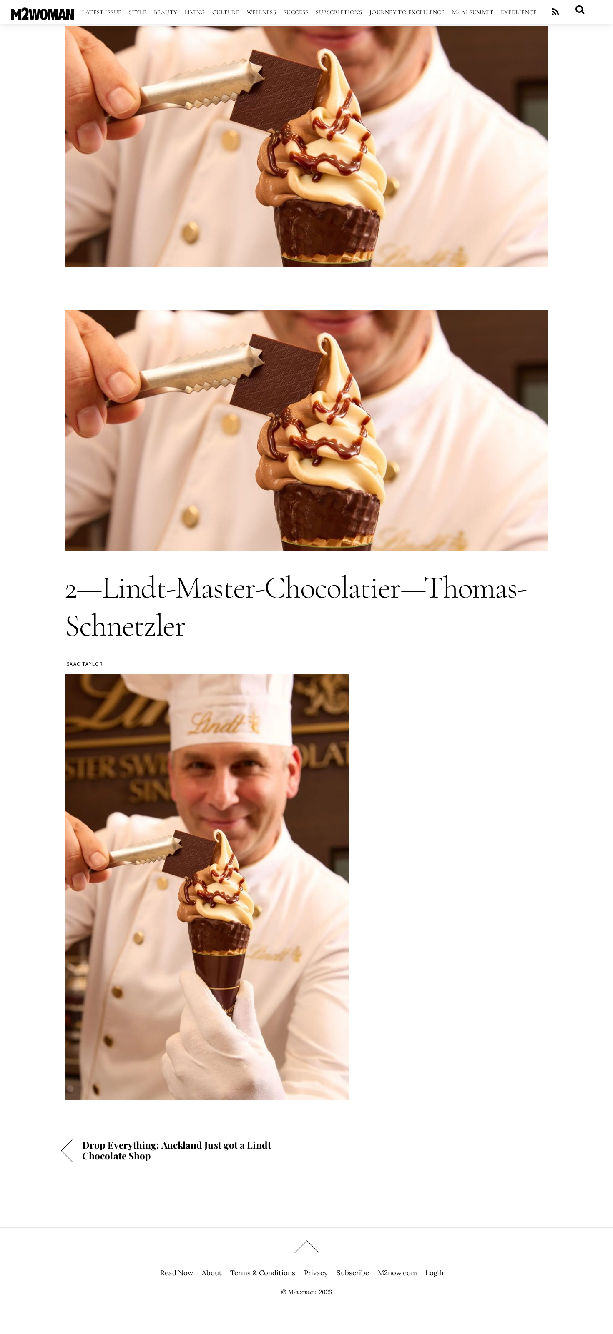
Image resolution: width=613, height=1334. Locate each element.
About (212, 1272)
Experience (519, 12)
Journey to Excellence (407, 12)
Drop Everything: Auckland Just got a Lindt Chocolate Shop (176, 1150)
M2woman (302, 1292)
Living (195, 12)
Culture (225, 12)
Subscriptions (339, 12)
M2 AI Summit (472, 12)
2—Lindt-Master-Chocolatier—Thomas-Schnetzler (295, 607)
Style (137, 12)
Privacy (316, 1272)
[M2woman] (42, 15)
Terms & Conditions (262, 1272)
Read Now (176, 1272)
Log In (435, 1272)
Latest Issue (101, 12)
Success (296, 12)
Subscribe (353, 1272)
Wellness (261, 12)
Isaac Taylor (84, 664)
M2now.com (397, 1272)
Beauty (166, 12)
